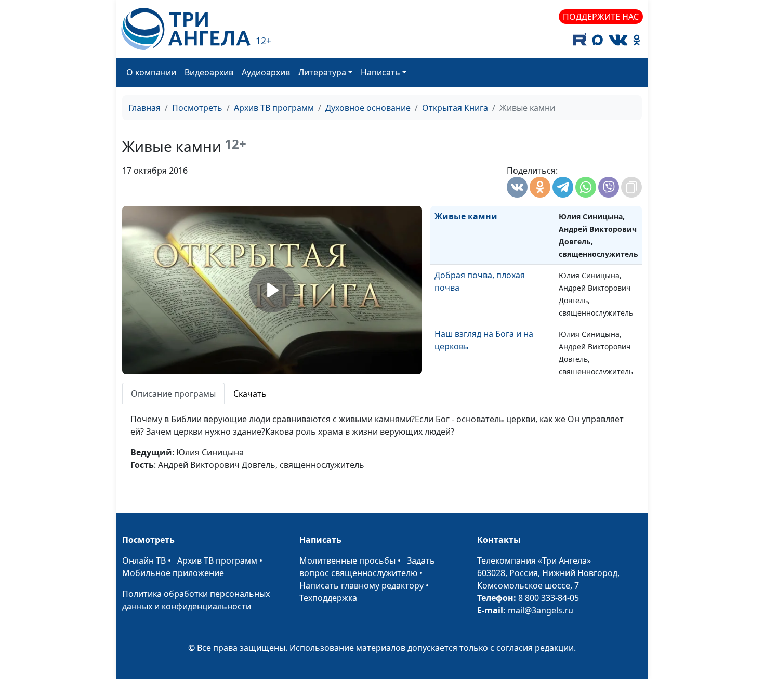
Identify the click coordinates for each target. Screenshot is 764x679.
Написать (380, 72)
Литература (322, 72)
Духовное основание (368, 107)
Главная (144, 107)
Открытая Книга (455, 107)
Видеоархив (209, 72)
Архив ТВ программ (274, 107)
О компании (151, 72)
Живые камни (465, 216)
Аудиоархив (266, 72)
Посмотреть (197, 107)
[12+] (186, 29)
